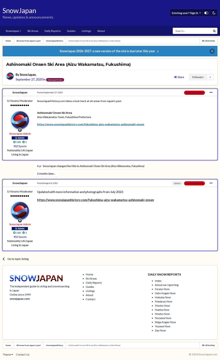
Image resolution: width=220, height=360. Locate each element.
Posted (50, 92)
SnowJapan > (13, 30)
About (101, 30)
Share (180, 77)
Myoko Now (162, 305)
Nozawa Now (163, 318)
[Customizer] (206, 13)
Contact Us (22, 354)
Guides (71, 30)
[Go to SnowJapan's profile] (10, 76)
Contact (90, 299)
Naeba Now (162, 309)
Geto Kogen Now (165, 293)
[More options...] (211, 92)
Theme (7, 354)
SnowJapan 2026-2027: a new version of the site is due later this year (107, 51)
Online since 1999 (20, 294)
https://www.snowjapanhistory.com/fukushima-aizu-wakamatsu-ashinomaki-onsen (95, 200)
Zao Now (160, 330)
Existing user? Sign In (185, 12)
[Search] (214, 31)
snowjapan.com (20, 298)
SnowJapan (28, 75)
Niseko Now (162, 313)
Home (89, 274)
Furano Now (162, 289)
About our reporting (167, 284)
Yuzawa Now (162, 326)
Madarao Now (163, 301)
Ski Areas (32, 30)
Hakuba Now (163, 297)
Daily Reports (53, 30)
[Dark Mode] (213, 13)
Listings (86, 30)
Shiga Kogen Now (165, 322)
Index (158, 280)
